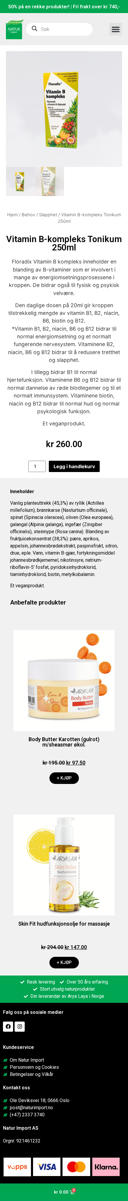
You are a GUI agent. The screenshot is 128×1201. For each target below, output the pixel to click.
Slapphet (48, 214)
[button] (115, 29)
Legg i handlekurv (74, 466)
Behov (28, 214)
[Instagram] (20, 1027)
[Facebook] (8, 1027)
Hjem (12, 214)
